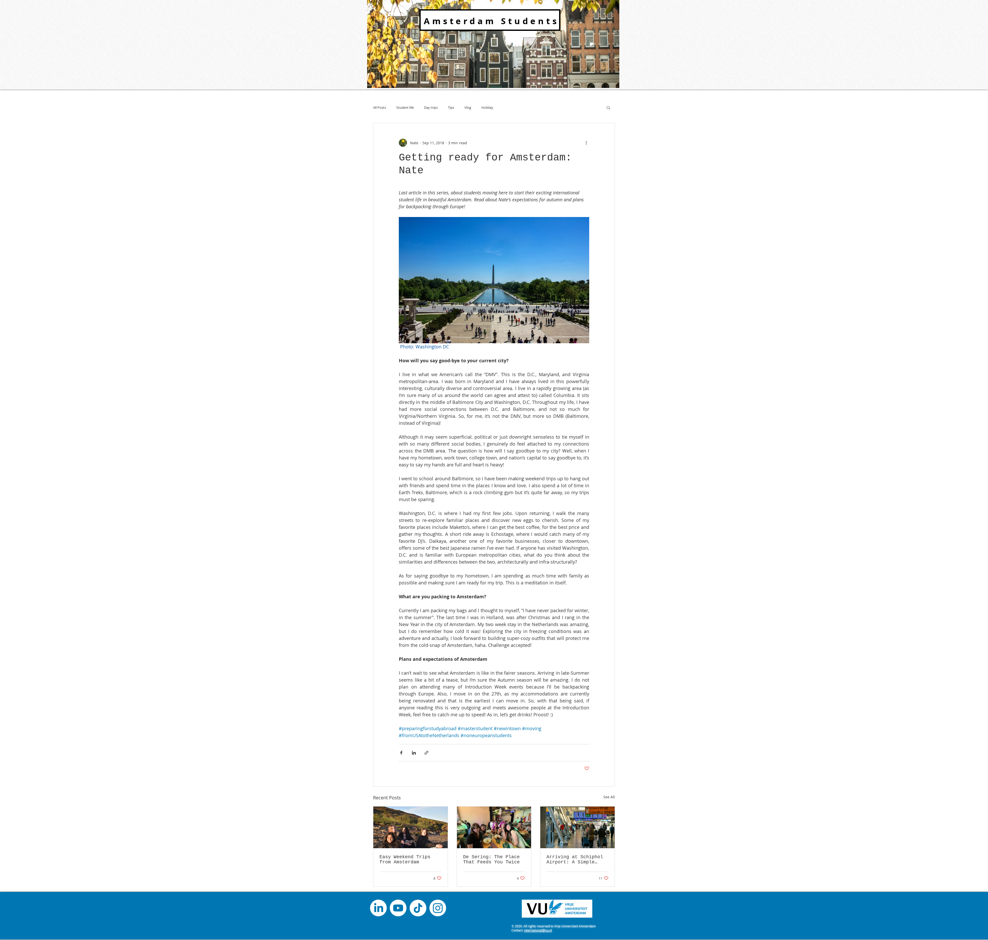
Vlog (467, 107)
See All (609, 796)
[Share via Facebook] (401, 752)
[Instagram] (437, 908)
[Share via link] (426, 752)
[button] (608, 107)
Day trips (431, 107)
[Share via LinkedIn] (413, 752)
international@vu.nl (538, 930)
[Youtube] (398, 908)
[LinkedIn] (378, 908)
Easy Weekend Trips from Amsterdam (405, 859)
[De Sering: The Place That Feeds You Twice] (494, 827)
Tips (451, 107)
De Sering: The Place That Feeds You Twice (491, 859)
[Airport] (577, 827)
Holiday (487, 107)
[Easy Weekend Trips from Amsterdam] (410, 827)
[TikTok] (418, 908)
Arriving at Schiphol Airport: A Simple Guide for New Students (574, 859)
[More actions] (586, 143)
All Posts (379, 107)
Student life (405, 107)
